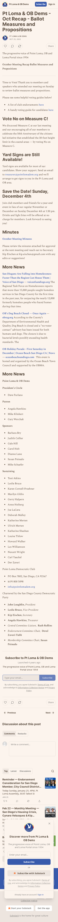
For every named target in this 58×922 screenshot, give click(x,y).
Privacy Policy (34, 886)
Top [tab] (6, 771)
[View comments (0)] (12, 46)
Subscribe (41, 4)
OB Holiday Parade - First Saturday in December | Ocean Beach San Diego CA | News (28, 351)
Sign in (51, 4)
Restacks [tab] (22, 733)
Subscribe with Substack (31, 873)
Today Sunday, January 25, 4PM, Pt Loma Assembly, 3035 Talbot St (20, 792)
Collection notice (29, 900)
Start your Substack (21, 908)
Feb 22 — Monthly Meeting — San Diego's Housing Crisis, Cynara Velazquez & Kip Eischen (20, 812)
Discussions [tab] (25, 771)
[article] (29, 790)
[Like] (5, 46)
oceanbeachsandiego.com (20, 357)
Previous (11, 712)
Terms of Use (43, 684)
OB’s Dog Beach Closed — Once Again (24, 313)
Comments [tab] (9, 733)
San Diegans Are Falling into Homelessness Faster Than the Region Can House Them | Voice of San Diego (26, 278)
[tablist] (15, 734)
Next (48, 712)
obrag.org (7, 317)
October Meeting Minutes (17, 239)
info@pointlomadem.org (21, 587)
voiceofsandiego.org (38, 282)
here (41, 105)
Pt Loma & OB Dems (18, 36)
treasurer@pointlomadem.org (21, 174)
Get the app (44, 908)
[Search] (53, 771)
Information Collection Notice (31, 687)
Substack (14, 915)
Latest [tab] (14, 771)
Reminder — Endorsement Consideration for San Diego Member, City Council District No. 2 (20, 783)
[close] (49, 823)
